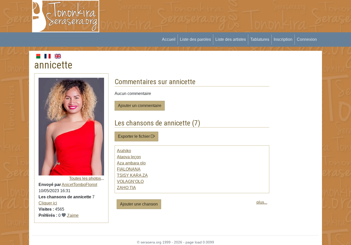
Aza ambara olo (131, 163)
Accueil (169, 39)
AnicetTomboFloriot (79, 184)
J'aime (73, 215)
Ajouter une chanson (139, 204)
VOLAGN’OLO (130, 181)
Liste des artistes (230, 39)
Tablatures (259, 39)
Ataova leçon (129, 157)
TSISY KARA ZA (132, 175)
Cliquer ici (48, 203)
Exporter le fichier (134, 136)
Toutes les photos (85, 178)
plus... (261, 202)
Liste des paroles (195, 39)
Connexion (307, 39)
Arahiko (124, 151)
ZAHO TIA (126, 187)
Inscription (283, 39)
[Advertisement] (198, 11)
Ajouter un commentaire (139, 105)
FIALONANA (129, 169)
